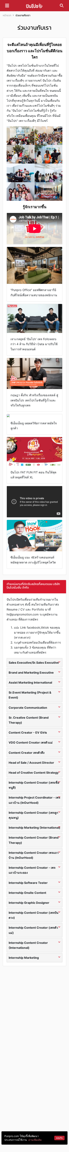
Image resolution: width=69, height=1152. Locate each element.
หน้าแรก (7, 15)
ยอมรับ (59, 1137)
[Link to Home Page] (34, 5)
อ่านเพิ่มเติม (35, 1139)
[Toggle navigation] (7, 5)
